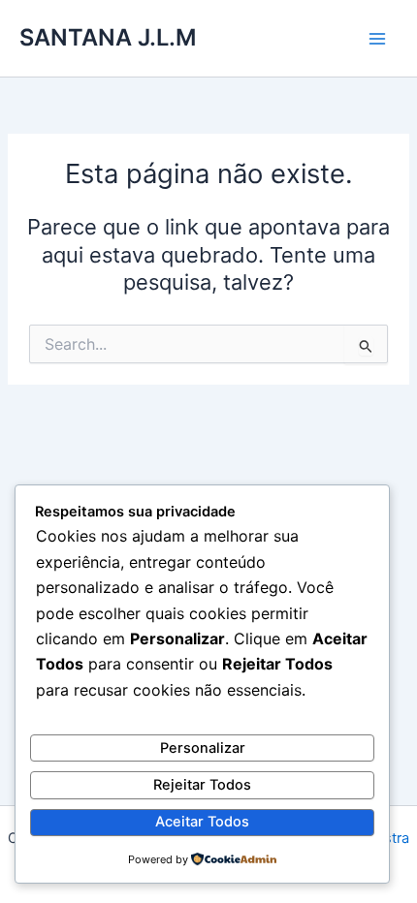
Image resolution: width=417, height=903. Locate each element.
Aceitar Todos (202, 821)
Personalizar (202, 748)
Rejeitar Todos (202, 785)
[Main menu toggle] (377, 38)
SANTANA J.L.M (107, 37)
